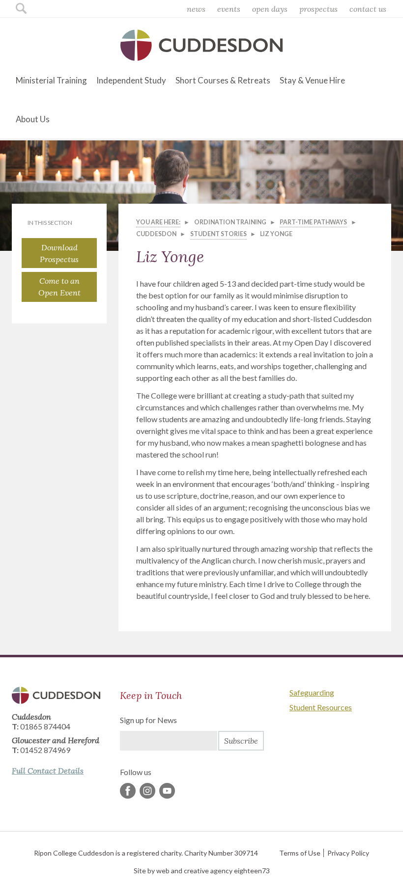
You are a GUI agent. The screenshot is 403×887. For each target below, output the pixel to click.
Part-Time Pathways (313, 222)
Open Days (270, 9)
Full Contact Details (48, 771)
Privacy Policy (348, 853)
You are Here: (158, 222)
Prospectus (318, 9)
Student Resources (320, 707)
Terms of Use (299, 853)
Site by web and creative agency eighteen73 (202, 870)
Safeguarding (311, 692)
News (196, 9)
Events (228, 9)
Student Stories (218, 234)
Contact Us (367, 9)
